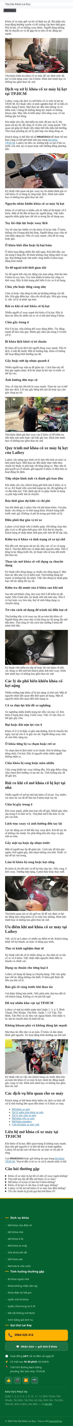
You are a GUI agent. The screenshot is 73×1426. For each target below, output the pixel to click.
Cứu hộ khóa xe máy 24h (25, 1124)
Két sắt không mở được (21, 1313)
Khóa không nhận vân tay (22, 1285)
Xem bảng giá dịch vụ (20, 1319)
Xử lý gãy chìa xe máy (24, 1115)
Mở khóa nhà (15, 1232)
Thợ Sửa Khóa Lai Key (18, 4)
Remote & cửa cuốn (19, 1266)
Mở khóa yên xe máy (23, 1118)
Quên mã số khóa (18, 1299)
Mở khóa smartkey (22, 1121)
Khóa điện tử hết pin (20, 1292)
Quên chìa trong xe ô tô (21, 1306)
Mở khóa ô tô (15, 1238)
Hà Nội (48, 1404)
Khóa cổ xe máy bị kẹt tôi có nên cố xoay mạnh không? (38, 1175)
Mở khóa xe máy (21, 1109)
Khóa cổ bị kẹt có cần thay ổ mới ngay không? (33, 1185)
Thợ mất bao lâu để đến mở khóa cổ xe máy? (32, 1179)
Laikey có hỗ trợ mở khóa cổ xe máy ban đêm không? (37, 1188)
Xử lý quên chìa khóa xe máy (28, 1112)
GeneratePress (55, 1421)
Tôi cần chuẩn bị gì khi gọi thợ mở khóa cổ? (31, 1191)
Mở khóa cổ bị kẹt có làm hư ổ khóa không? (32, 1182)
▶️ (26, 1380)
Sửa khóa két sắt (17, 1252)
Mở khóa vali (15, 1259)
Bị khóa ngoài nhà (18, 1279)
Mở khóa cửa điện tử (20, 1225)
